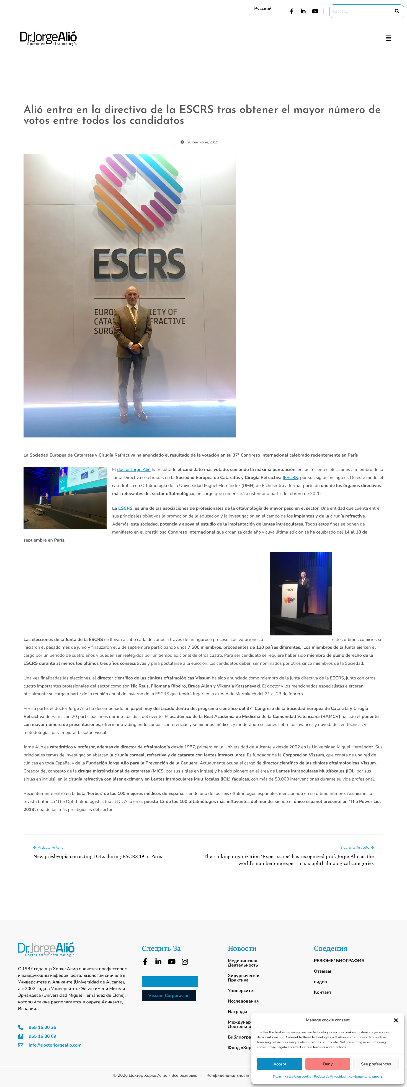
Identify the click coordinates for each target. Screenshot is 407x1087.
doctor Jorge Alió (134, 470)
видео (320, 981)
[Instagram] (185, 961)
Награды (237, 1011)
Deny (328, 1064)
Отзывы (322, 971)
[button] (396, 1020)
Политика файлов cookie (292, 1077)
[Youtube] (315, 11)
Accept (279, 1064)
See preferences (376, 1064)
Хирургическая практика (244, 978)
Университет (241, 990)
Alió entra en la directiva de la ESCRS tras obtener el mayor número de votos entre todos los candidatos (202, 116)
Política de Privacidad (330, 1077)
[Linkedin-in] (303, 11)
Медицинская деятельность (243, 963)
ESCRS (291, 478)
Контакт (322, 992)
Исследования (243, 1001)
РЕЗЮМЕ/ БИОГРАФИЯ (339, 960)
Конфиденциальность (365, 1077)
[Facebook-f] (291, 11)
